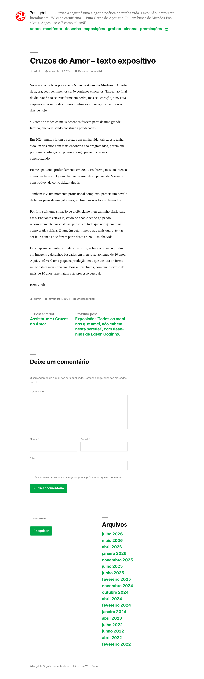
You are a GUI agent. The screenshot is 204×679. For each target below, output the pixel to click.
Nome (34, 439)
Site (32, 458)
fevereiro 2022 (116, 644)
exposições (94, 28)
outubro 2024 (115, 592)
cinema (130, 28)
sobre (35, 28)
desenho (73, 28)
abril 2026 (112, 546)
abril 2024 (112, 598)
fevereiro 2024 (116, 605)
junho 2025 (113, 572)
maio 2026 (112, 540)
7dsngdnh (38, 12)
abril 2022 (112, 637)
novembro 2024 (117, 585)
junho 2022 (113, 631)
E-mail (85, 439)
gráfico (114, 28)
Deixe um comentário (90, 71)
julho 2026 (112, 534)
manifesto (52, 28)
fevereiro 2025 (116, 579)
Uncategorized (86, 298)
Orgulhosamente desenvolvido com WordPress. (71, 666)
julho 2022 (112, 624)
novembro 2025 (117, 559)
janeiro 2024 (114, 611)
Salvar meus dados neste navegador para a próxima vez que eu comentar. (78, 477)
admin (37, 71)
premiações (151, 28)
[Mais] (166, 29)
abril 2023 (112, 618)
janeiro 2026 (114, 553)
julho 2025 (112, 566)
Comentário (38, 391)
